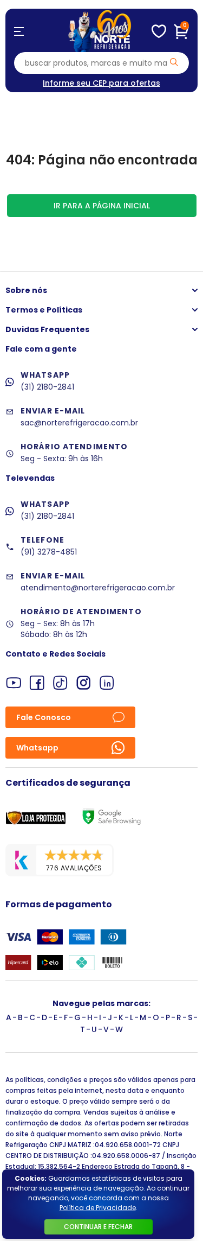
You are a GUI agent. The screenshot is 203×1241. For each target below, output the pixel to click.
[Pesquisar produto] (174, 62)
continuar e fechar (98, 1226)
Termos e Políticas (43, 309)
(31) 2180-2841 (47, 386)
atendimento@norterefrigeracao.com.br (98, 587)
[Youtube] (13, 682)
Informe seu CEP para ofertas (101, 83)
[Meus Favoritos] (159, 31)
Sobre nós (26, 290)
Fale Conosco (43, 717)
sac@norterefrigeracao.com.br (79, 422)
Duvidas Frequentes (47, 329)
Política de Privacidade (98, 1207)
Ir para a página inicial (102, 205)
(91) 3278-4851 (49, 551)
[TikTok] (60, 682)
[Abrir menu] (19, 31)
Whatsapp (37, 747)
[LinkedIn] (107, 682)
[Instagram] (83, 682)
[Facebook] (37, 682)
